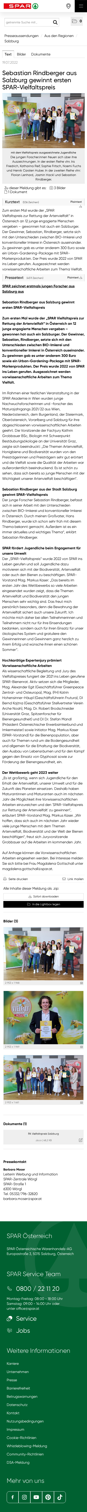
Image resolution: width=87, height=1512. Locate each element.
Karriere (13, 1363)
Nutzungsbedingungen (25, 1421)
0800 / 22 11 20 (37, 1288)
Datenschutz (17, 1405)
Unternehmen (18, 1372)
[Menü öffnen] (81, 6)
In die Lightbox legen (46, 904)
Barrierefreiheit (18, 1388)
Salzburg (11, 41)
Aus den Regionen (59, 36)
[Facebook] (13, 1497)
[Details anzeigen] (81, 983)
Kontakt (13, 1413)
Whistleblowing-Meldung (27, 1446)
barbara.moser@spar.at (22, 1199)
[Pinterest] (48, 1497)
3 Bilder (60, 188)
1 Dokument (17, 192)
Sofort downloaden (46, 896)
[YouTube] (36, 1497)
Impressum (15, 1429)
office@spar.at (27, 1308)
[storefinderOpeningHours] (68, 6)
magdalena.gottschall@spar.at (27, 869)
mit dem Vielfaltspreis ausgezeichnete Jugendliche (43, 152)
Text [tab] (8, 54)
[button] (77, 21)
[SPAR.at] (37, 6)
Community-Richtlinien (25, 1454)
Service (25, 1318)
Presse (12, 1380)
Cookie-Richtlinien (21, 1438)
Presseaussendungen (21, 36)
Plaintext (73, 277)
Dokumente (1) (15, 1124)
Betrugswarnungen (22, 1396)
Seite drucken (18, 879)
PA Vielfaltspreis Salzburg (43, 1133)
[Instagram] (24, 1497)
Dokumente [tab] (40, 54)
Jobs (22, 1330)
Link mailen (76, 879)
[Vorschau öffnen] (43, 120)
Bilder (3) (10, 921)
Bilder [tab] (21, 54)
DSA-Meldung (18, 1462)
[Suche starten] (55, 22)
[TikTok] (60, 1497)
